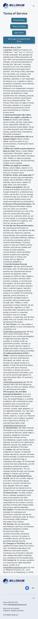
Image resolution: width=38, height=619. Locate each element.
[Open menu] (33, 6)
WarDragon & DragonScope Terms (19, 40)
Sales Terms (19, 33)
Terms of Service (19, 26)
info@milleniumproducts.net (14, 331)
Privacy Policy (19, 20)
